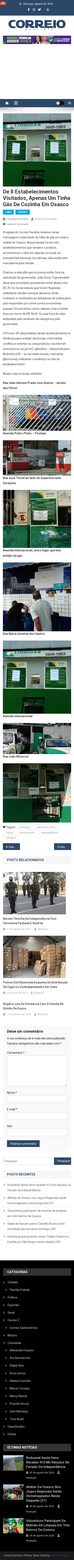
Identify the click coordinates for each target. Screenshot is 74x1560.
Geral (11, 1312)
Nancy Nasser (18, 1396)
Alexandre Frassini (22, 1350)
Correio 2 (13, 1320)
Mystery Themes (59, 1555)
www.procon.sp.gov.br (18, 348)
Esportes (13, 1305)
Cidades (22, 212)
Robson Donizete (46, 219)
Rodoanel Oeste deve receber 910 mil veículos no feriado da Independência (39, 1187)
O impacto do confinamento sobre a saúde (64, 847)
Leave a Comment (17, 224)
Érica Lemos (17, 1373)
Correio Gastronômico (24, 1327)
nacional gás (27, 832)
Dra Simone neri (20, 1358)
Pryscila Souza (19, 1403)
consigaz (24, 827)
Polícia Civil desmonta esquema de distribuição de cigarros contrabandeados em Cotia (35, 985)
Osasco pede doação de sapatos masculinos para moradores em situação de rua (14, 847)
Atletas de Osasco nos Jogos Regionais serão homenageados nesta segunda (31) (36, 1200)
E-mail (12, 1109)
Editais (12, 1434)
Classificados (16, 1426)
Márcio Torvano (20, 1388)
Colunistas (14, 1343)
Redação (43, 929)
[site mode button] (60, 103)
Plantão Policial (19, 1289)
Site (9, 1126)
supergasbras (49, 832)
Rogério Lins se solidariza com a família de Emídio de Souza (33, 1006)
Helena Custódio (20, 1380)
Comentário (15, 1052)
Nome (12, 1092)
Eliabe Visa (17, 1365)
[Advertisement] (37, 73)
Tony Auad (17, 1419)
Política (12, 1297)
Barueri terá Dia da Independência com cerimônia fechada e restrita (30, 921)
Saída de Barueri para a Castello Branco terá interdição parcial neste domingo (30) (36, 1226)
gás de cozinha (46, 827)
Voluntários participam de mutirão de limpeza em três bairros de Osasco (37, 1213)
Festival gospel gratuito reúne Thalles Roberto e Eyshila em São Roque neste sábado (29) (38, 1239)
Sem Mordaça (19, 1411)
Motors (12, 1335)
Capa (8, 212)
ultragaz (11, 837)
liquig (9, 832)
